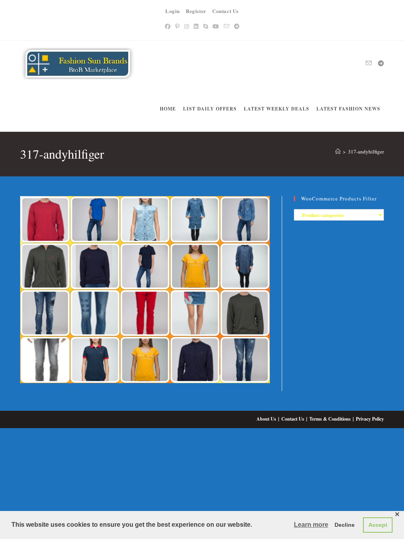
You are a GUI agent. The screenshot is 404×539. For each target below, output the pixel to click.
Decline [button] (345, 525)
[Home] (337, 151)
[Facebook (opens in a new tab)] (168, 26)
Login (172, 11)
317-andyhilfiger (366, 151)
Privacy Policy (370, 418)
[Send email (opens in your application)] (226, 26)
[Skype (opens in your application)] (205, 26)
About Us (266, 418)
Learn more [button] (311, 524)
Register (196, 11)
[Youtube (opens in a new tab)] (215, 26)
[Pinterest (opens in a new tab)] (177, 26)
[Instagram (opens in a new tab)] (186, 26)
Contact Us (225, 11)
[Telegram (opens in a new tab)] (237, 26)
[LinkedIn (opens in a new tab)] (196, 26)
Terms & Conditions (330, 418)
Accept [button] (377, 525)
